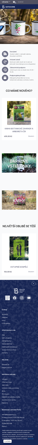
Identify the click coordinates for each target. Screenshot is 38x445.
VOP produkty (6, 341)
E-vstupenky (6, 323)
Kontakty (5, 353)
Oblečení (5, 317)
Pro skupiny (5, 394)
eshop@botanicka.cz (9, 414)
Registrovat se (7, 367)
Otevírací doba (7, 382)
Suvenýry (5, 314)
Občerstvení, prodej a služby (11, 397)
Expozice (5, 403)
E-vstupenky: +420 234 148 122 (12, 420)
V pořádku (7, 441)
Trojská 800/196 (7, 423)
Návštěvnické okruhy (9, 400)
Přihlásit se (5, 364)
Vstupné (4, 379)
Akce (3, 391)
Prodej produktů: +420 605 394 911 (13, 417)
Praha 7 (4, 426)
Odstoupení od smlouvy (9, 347)
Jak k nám (5, 385)
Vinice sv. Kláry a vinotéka (10, 388)
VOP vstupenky (7, 338)
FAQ (3, 335)
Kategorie (10, 7)
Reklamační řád (7, 344)
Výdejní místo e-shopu (9, 350)
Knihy (3, 320)
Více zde (31, 439)
